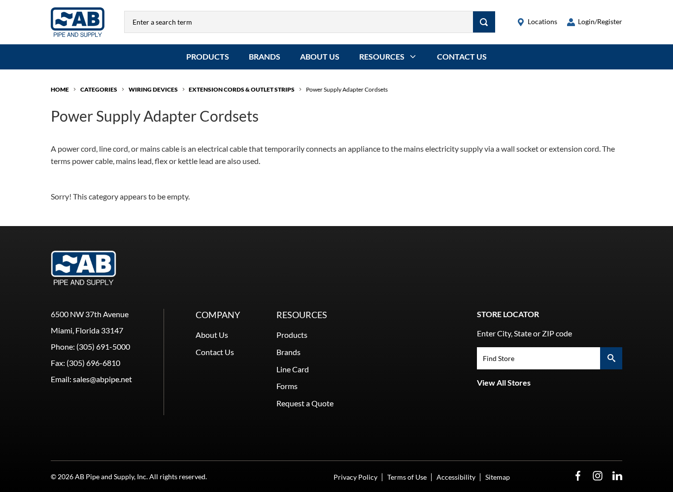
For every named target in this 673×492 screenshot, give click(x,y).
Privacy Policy (355, 477)
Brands (264, 56)
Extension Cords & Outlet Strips (242, 89)
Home (60, 89)
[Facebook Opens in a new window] (578, 476)
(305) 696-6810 (93, 362)
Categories (98, 89)
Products (207, 56)
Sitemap (497, 477)
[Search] (484, 22)
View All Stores (504, 382)
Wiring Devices (153, 89)
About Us (319, 56)
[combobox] (299, 22)
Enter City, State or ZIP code (524, 333)
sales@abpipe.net (102, 379)
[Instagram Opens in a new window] (598, 476)
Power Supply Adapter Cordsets (347, 89)
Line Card (292, 369)
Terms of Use (407, 477)
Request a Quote (305, 403)
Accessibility (456, 477)
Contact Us (462, 56)
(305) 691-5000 (103, 346)
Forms (287, 386)
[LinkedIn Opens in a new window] (617, 476)
